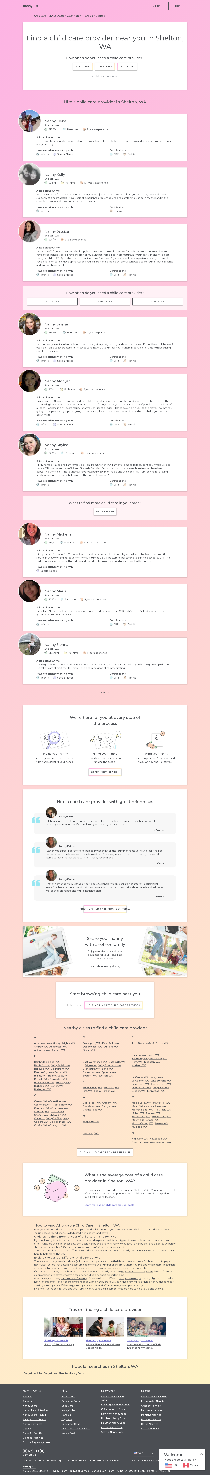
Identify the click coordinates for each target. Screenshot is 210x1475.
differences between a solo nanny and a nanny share (87, 1243)
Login (157, 6)
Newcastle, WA (158, 1138)
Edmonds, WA (112, 1065)
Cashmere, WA (42, 1104)
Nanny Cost (68, 1433)
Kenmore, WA (140, 1058)
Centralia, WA (42, 1108)
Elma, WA (107, 1068)
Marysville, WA (161, 1102)
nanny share (116, 1247)
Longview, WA (161, 1087)
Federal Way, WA (92, 1087)
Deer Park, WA (110, 1043)
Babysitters (50, 1373)
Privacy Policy (59, 1471)
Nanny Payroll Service (35, 1410)
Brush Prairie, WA (44, 1082)
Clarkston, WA (42, 1118)
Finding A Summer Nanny (59, 1344)
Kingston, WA (152, 1062)
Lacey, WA (156, 1077)
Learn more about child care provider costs (109, 1205)
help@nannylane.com (156, 1460)
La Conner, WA (140, 1080)
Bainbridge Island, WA (47, 1062)
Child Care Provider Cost (75, 1428)
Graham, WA (109, 1102)
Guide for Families (33, 1433)
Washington (74, 16)
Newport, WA (163, 1142)
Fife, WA (87, 1091)
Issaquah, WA (91, 1133)
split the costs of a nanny (73, 1278)
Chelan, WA (57, 1111)
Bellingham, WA (60, 1068)
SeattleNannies (150, 1428)
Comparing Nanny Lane (36, 1442)
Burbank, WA (41, 1086)
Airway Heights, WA (63, 1043)
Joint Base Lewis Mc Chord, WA (150, 1043)
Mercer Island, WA (142, 1109)
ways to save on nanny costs (137, 1271)
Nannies (63, 1373)
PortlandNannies (151, 1415)
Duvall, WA (89, 1050)
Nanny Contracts (32, 1424)
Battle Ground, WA (45, 1065)
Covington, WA (58, 1125)
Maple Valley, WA (141, 1102)
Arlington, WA (42, 1050)
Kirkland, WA (139, 1065)
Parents (27, 1401)
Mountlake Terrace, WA (145, 1120)
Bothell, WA (41, 1079)
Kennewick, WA (158, 1058)
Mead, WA (138, 1106)
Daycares (66, 1419)
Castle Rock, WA (62, 1104)
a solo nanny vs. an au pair (81, 1247)
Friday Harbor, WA (104, 1091)
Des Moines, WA (92, 1046)
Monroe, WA (153, 1113)
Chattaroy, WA (59, 1108)
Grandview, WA (91, 1106)
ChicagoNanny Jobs (113, 1409)
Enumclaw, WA (91, 1072)
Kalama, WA (139, 1055)
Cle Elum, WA (60, 1118)
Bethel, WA (60, 1072)
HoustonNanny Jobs (113, 1423)
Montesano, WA (141, 1116)
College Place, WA (60, 1122)
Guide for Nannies (33, 1437)
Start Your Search (105, 772)
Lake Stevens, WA (160, 1080)
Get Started (105, 511)
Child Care (40, 16)
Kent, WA (137, 1062)
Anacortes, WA (58, 1046)
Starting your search (56, 1340)
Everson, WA (105, 1075)
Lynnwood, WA (156, 1091)
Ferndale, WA (111, 1087)
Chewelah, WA (58, 1115)
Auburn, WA (58, 1050)
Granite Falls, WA (92, 1109)
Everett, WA (90, 1075)
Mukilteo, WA (139, 1127)
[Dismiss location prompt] (201, 1453)
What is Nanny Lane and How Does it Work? (103, 1346)
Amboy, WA (41, 1046)
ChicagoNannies (151, 1405)
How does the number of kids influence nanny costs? (144, 1346)
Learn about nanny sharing (105, 966)
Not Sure (127, 66)
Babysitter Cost (70, 1424)
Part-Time (105, 66)
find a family (129, 1282)
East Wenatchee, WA (95, 1062)
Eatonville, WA (117, 1062)
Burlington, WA (42, 1089)
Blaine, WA (40, 1075)
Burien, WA (57, 1086)
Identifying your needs (98, 1340)
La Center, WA (140, 1077)
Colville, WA (41, 1125)
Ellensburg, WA (91, 1068)
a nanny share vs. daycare (148, 1243)
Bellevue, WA (41, 1068)
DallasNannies (149, 1424)
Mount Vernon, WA (142, 1123)
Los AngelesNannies (153, 1401)
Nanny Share (30, 1405)
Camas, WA (41, 1101)
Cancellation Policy (103, 1471)
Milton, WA (138, 1113)
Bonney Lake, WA (58, 1075)
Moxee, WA (161, 1123)
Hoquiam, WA (91, 1121)
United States (56, 16)
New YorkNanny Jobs (113, 1413)
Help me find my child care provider (113, 1005)
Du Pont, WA (110, 1046)
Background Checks (34, 1419)
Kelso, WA (153, 1055)
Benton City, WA (43, 1072)
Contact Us (29, 1455)
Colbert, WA (41, 1122)
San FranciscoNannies (154, 1396)
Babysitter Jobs (33, 1373)
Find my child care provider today (105, 909)
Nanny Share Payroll (34, 1415)
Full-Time (83, 66)
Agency (27, 1428)
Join (178, 6)
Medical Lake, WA (155, 1106)
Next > (105, 692)
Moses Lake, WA (161, 1116)
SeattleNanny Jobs (112, 1432)
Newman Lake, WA (143, 1142)
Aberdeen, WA (42, 1043)
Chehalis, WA (41, 1111)
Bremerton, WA (58, 1079)
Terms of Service (79, 1471)
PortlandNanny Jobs (113, 1418)
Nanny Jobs (77, 1373)
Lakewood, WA (140, 1084)
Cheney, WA (41, 1115)
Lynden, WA (138, 1091)
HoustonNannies (151, 1419)
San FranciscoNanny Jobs (113, 1398)
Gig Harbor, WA (92, 1102)
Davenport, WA (91, 1043)
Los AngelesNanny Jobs (115, 1404)
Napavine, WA (140, 1138)
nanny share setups (130, 1278)
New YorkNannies (151, 1410)
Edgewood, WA (94, 1065)
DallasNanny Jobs (111, 1427)
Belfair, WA (63, 1065)
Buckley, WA (63, 1082)
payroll (105, 1233)
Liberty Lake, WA (141, 1087)
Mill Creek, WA (162, 1109)
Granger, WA (109, 1106)
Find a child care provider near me (105, 1152)
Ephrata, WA (109, 1072)
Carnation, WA (57, 1101)
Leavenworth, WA (161, 1084)
